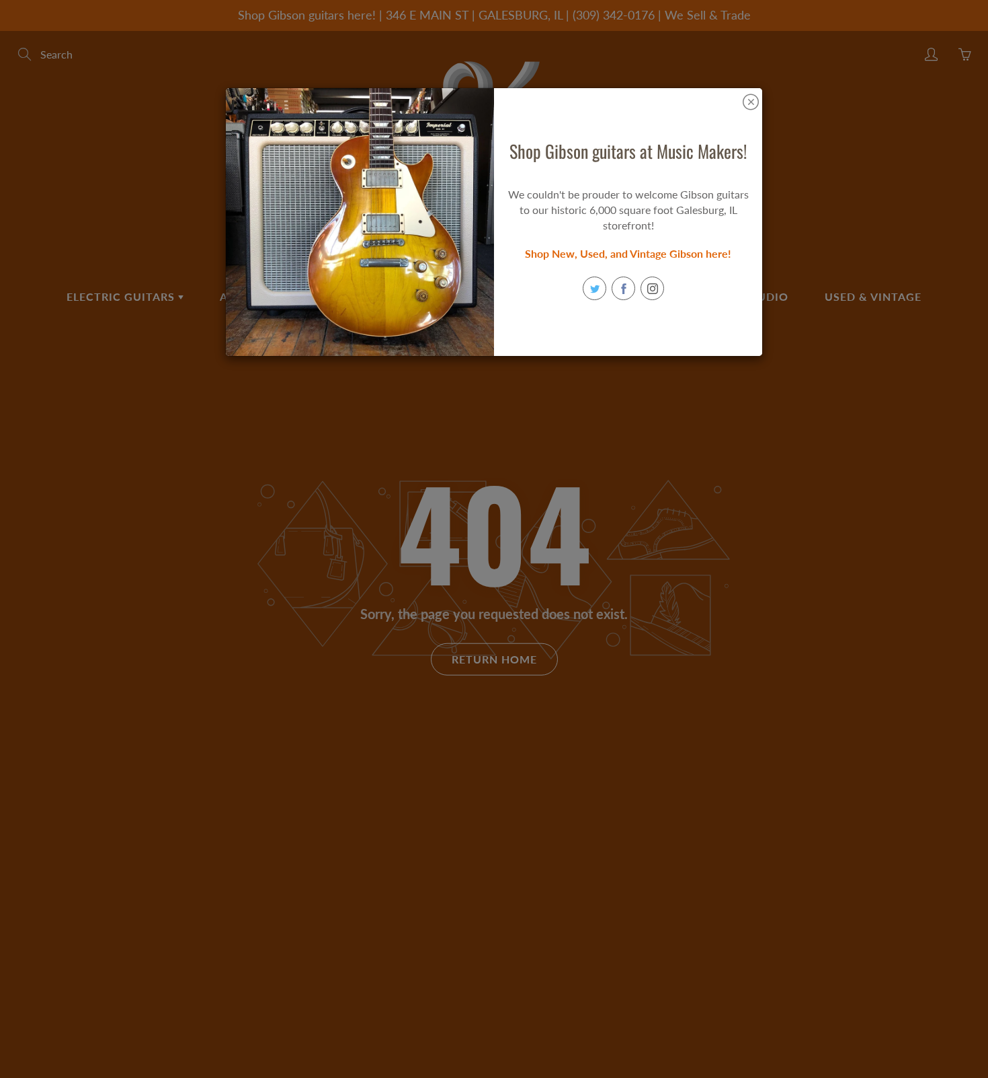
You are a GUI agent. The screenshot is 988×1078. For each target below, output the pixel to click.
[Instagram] (652, 288)
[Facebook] (623, 288)
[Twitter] (594, 288)
